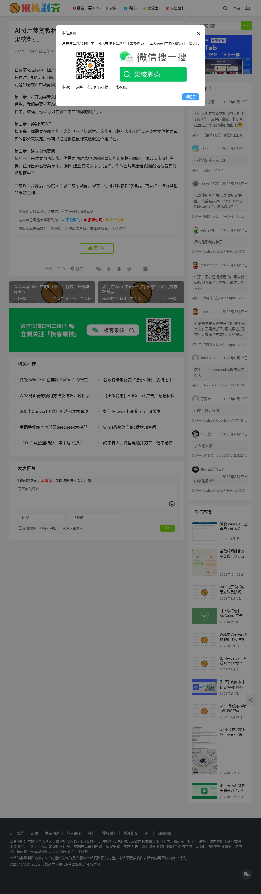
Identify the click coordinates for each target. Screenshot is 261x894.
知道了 (190, 97)
